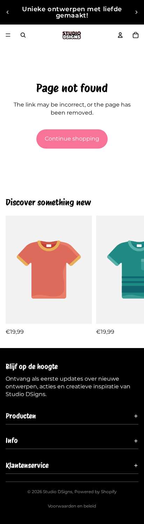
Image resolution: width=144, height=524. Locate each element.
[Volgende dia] (136, 12)
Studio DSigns (57, 491)
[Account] (120, 35)
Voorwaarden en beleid (72, 506)
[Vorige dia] (7, 12)
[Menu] (8, 35)
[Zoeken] (23, 35)
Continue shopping (72, 138)
